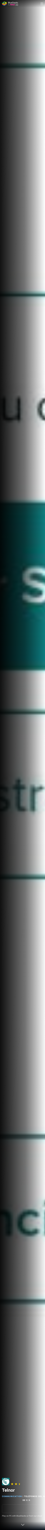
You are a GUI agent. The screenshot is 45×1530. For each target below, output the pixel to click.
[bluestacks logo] (10, 3)
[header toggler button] (41, 4)
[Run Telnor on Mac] (22, 1509)
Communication (12, 1496)
